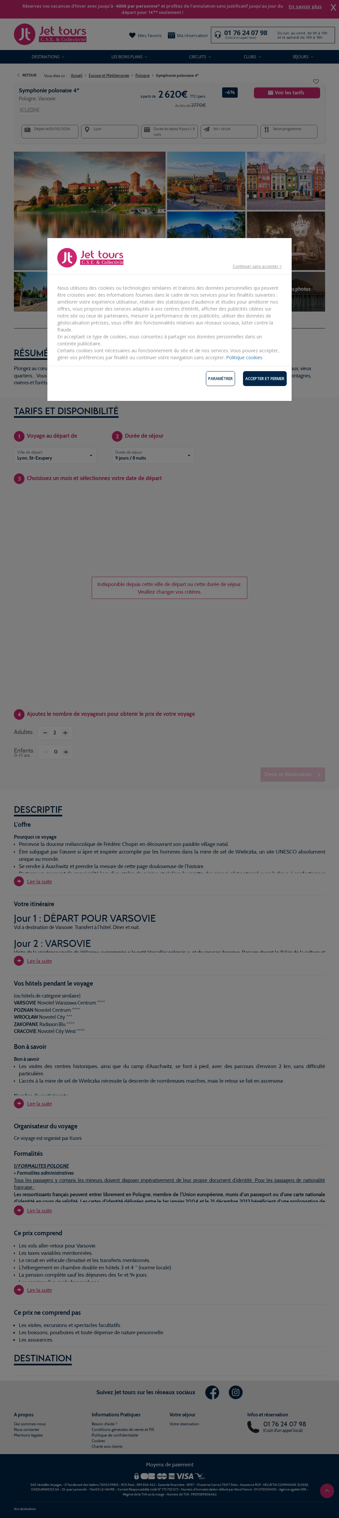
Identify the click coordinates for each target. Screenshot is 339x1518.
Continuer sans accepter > (257, 266)
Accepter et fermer (264, 378)
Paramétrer (220, 378)
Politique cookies (244, 357)
